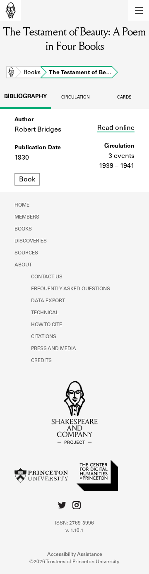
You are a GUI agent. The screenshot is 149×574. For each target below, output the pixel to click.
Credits (41, 360)
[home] (10, 10)
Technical (45, 313)
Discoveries (30, 241)
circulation (75, 98)
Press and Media (53, 348)
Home (11, 73)
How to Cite (46, 324)
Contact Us (46, 277)
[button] (138, 10)
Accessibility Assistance (74, 554)
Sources (26, 253)
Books (32, 73)
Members (26, 217)
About (23, 265)
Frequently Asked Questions (70, 289)
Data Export (48, 301)
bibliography (25, 97)
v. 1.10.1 (74, 530)
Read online (116, 128)
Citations (43, 336)
